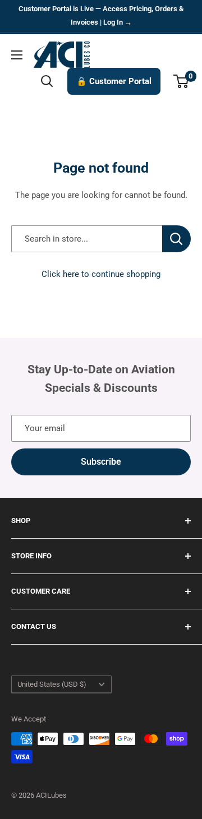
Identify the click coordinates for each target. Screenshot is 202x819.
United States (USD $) (51, 684)
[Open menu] (16, 54)
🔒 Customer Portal (114, 81)
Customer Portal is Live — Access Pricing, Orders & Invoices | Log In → (101, 15)
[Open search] (47, 81)
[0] (182, 81)
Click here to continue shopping (101, 274)
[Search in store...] (176, 238)
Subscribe (101, 461)
